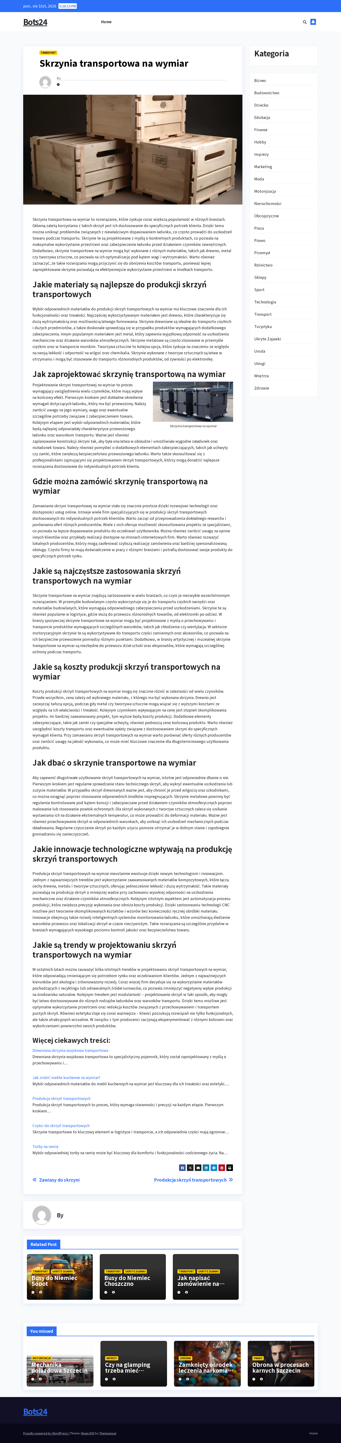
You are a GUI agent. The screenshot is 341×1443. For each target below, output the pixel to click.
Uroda (259, 350)
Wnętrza (261, 375)
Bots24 (35, 21)
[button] (305, 22)
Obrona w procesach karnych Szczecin (280, 1367)
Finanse (260, 129)
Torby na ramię (45, 1146)
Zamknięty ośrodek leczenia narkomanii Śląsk (207, 1370)
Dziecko (261, 104)
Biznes (260, 80)
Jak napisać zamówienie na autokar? (198, 1283)
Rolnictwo (263, 264)
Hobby (260, 141)
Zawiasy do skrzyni (59, 1180)
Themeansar (107, 1433)
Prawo (259, 240)
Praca (259, 227)
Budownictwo (266, 92)
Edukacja (262, 117)
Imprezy (261, 153)
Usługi (259, 363)
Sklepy (260, 277)
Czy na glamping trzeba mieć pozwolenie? (127, 1370)
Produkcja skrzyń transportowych (61, 1098)
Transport (48, 52)
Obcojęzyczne (266, 215)
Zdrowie (261, 387)
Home (106, 21)
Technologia (265, 301)
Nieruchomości (268, 203)
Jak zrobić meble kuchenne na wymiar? (66, 1077)
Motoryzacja (265, 190)
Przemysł (262, 252)
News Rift (87, 1433)
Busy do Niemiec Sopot (54, 1280)
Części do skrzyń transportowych (61, 1125)
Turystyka (263, 326)
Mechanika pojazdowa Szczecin (59, 1367)
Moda (259, 178)
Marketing (263, 166)
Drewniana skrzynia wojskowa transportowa (70, 1050)
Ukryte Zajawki (62, 1271)
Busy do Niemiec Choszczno (127, 1280)
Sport (259, 289)
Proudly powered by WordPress (45, 1433)
